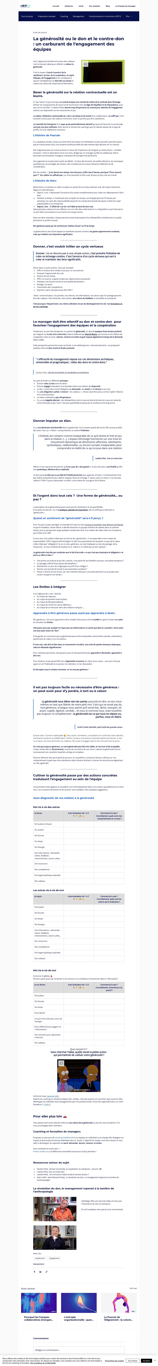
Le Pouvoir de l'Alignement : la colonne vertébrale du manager (118, 1318)
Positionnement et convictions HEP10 (105, 16)
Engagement (54, 1258)
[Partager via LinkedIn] (40, 1272)
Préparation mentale (46, 16)
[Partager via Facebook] (34, 1272)
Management (78, 16)
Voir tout (133, 1288)
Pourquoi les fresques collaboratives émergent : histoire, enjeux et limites (39, 1318)
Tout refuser (132, 1360)
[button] (103, 72)
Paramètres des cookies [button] (114, 1360)
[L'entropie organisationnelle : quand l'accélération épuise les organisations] (79, 1303)
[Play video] (54, 1209)
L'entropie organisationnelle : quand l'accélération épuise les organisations (78, 1318)
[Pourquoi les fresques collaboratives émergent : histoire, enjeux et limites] (39, 1303)
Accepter (146, 1360)
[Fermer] (155, 1360)
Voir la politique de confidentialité (43, 1363)
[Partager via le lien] (46, 1272)
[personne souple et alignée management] (119, 1303)
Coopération (40, 1258)
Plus (127, 16)
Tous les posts (27, 16)
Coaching (64, 16)
